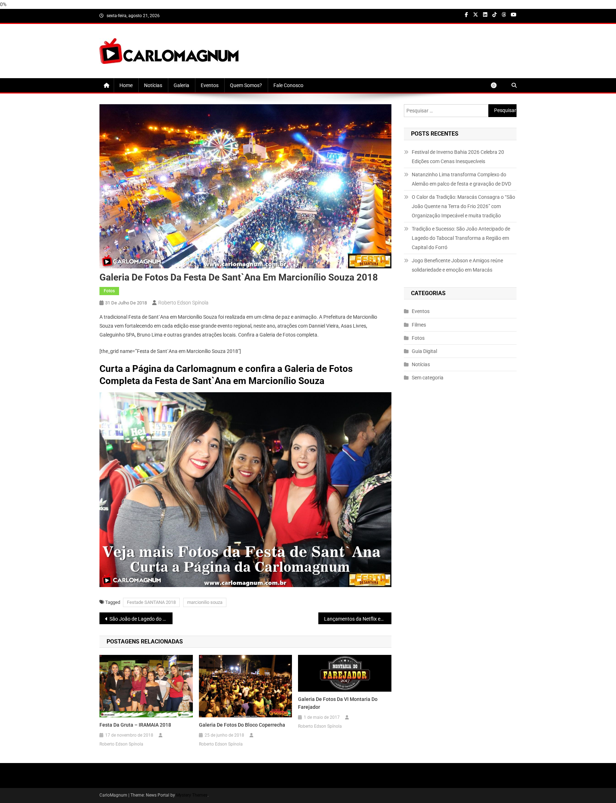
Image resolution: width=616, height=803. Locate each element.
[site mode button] (497, 85)
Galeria (181, 85)
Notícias (153, 85)
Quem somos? (246, 85)
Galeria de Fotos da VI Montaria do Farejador (338, 703)
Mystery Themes (191, 795)
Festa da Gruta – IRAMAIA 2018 (135, 725)
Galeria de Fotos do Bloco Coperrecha (242, 725)
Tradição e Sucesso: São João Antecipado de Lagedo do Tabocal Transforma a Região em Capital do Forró (461, 238)
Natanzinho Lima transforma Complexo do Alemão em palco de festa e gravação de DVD (461, 179)
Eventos (210, 85)
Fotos (109, 290)
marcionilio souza (204, 602)
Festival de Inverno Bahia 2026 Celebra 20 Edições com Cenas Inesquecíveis (458, 156)
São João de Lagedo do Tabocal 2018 (141, 619)
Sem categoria (427, 377)
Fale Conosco (288, 85)
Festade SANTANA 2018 (151, 602)
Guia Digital (424, 351)
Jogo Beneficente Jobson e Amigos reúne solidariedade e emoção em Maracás (457, 265)
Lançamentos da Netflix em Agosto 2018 (357, 619)
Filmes (419, 325)
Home (126, 85)
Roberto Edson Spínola (183, 302)
